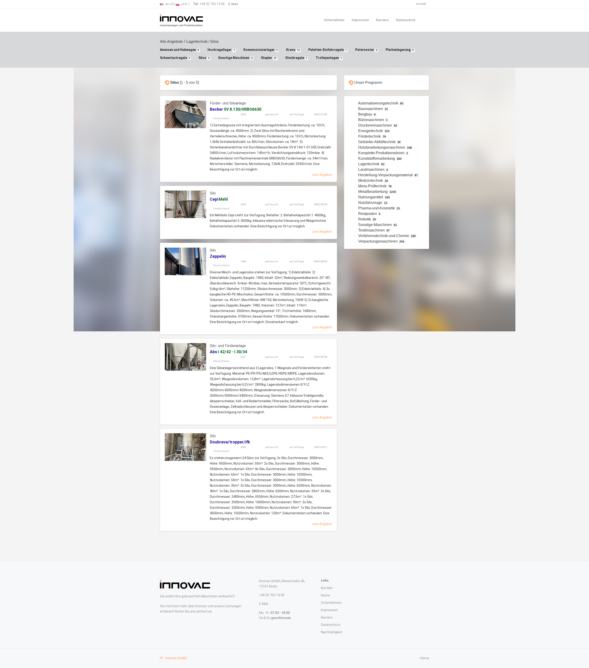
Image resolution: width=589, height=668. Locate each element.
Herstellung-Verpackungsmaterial (387, 175)
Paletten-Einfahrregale (327, 50)
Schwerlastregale (175, 58)
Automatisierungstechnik (380, 103)
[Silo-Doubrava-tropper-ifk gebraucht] (185, 447)
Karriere (382, 20)
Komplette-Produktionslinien (382, 153)
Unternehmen (334, 20)
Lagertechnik (197, 41)
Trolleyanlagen (329, 58)
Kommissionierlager (260, 50)
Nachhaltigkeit (331, 632)
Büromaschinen (372, 120)
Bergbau (366, 114)
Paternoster (366, 50)
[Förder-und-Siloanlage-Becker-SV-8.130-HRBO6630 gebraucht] (185, 114)
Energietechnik (373, 131)
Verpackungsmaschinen (380, 241)
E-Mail (263, 604)
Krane (293, 50)
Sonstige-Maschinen (377, 225)
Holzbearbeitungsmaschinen (384, 147)
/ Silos (213, 41)
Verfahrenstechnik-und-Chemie (386, 236)
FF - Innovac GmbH (173, 658)
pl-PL (184, 4)
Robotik (366, 219)
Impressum (360, 20)
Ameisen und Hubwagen (179, 50)
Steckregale (296, 58)
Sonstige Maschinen (235, 58)
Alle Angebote (171, 41)
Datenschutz (406, 20)
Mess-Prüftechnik (374, 186)
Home (325, 595)
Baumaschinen (372, 109)
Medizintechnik (372, 180)
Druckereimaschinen (377, 125)
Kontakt (421, 4)
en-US (169, 4)
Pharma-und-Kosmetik (378, 208)
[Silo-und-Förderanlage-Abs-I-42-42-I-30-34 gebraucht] (185, 357)
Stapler (269, 58)
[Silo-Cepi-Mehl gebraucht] (185, 204)
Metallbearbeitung (376, 192)
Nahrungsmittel (373, 197)
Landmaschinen (372, 169)
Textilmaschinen (373, 230)
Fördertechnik (371, 136)
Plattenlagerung (400, 50)
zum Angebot (322, 174)
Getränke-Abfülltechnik (379, 142)
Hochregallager (221, 50)
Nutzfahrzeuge (372, 203)
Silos (204, 58)
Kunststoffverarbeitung (379, 158)
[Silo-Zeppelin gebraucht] (185, 261)
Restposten (369, 214)
